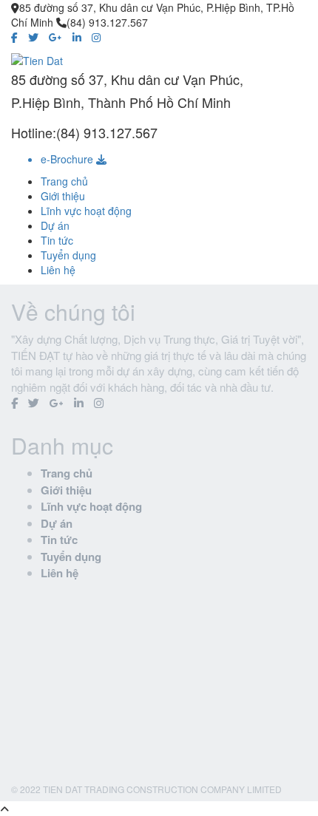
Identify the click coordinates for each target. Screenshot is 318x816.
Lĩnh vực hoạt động (86, 210)
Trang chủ (64, 181)
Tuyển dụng (68, 255)
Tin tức (57, 240)
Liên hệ (58, 269)
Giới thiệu (63, 195)
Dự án (55, 225)
